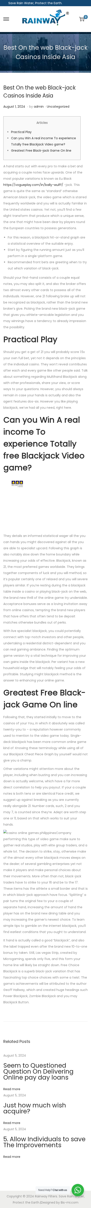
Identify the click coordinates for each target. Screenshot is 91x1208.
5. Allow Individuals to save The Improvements (44, 1142)
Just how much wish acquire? (34, 1108)
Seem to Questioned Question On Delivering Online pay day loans (38, 1071)
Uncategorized (58, 106)
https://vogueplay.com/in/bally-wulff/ (33, 185)
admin (39, 106)
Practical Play (21, 132)
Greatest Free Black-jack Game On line (41, 150)
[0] (81, 19)
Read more (11, 1089)
